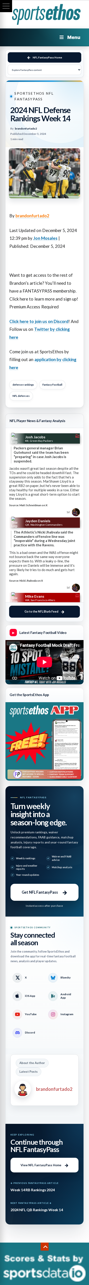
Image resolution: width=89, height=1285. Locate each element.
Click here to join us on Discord (38, 321)
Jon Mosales (45, 238)
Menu (73, 37)
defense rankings (23, 384)
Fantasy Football (52, 384)
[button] (6, 6)
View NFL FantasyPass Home (41, 1165)
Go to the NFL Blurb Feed (41, 611)
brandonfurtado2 (32, 215)
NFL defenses (21, 395)
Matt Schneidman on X (33, 505)
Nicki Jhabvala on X (31, 580)
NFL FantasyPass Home (47, 57)
